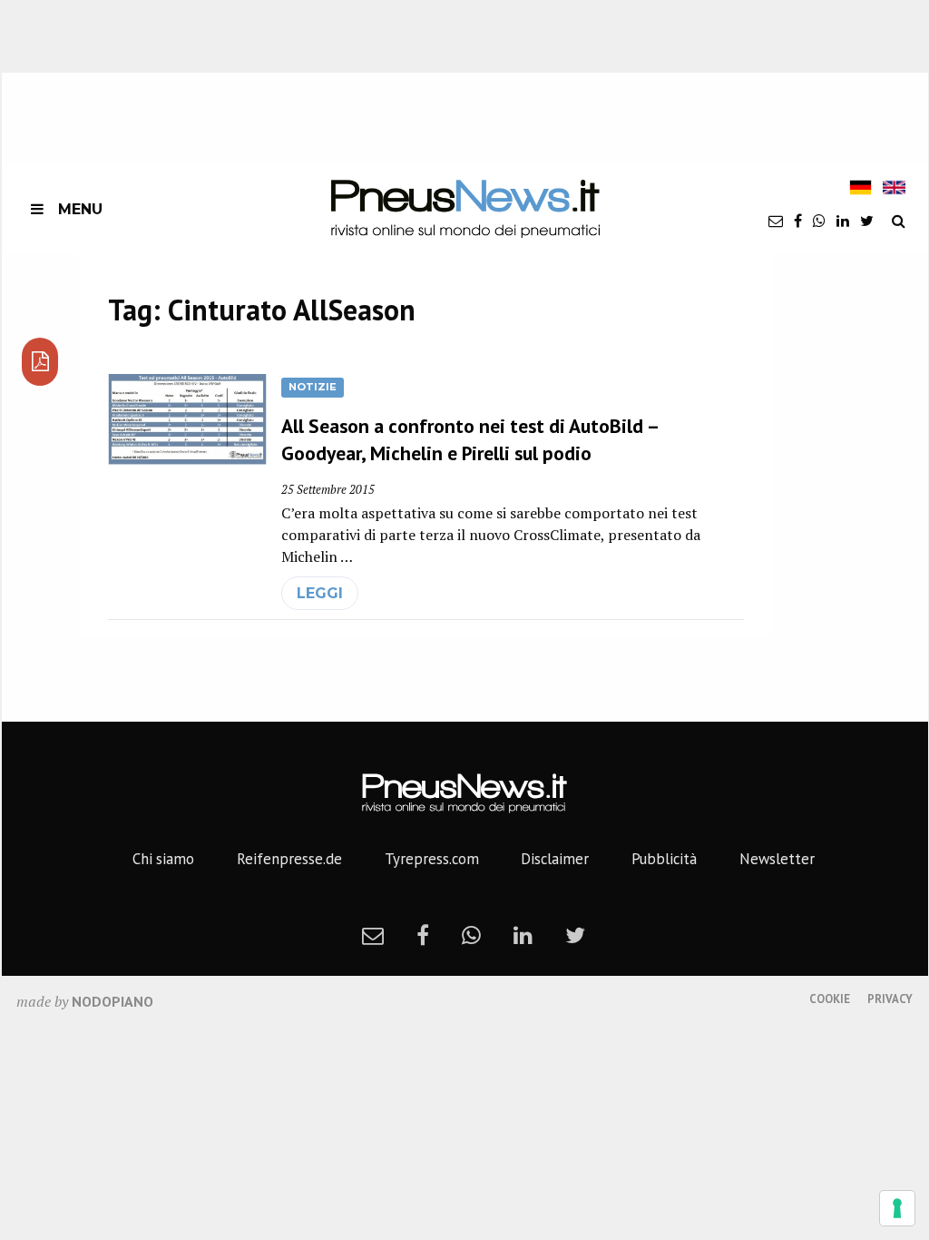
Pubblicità (664, 859)
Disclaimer (555, 859)
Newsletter (777, 859)
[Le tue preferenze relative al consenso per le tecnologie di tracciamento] (897, 1208)
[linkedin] (842, 221)
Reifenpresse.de (289, 859)
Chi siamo (163, 859)
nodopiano (112, 1001)
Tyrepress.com (432, 859)
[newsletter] (775, 221)
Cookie (829, 999)
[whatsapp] (819, 221)
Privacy (890, 999)
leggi (320, 593)
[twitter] (867, 221)
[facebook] (798, 221)
